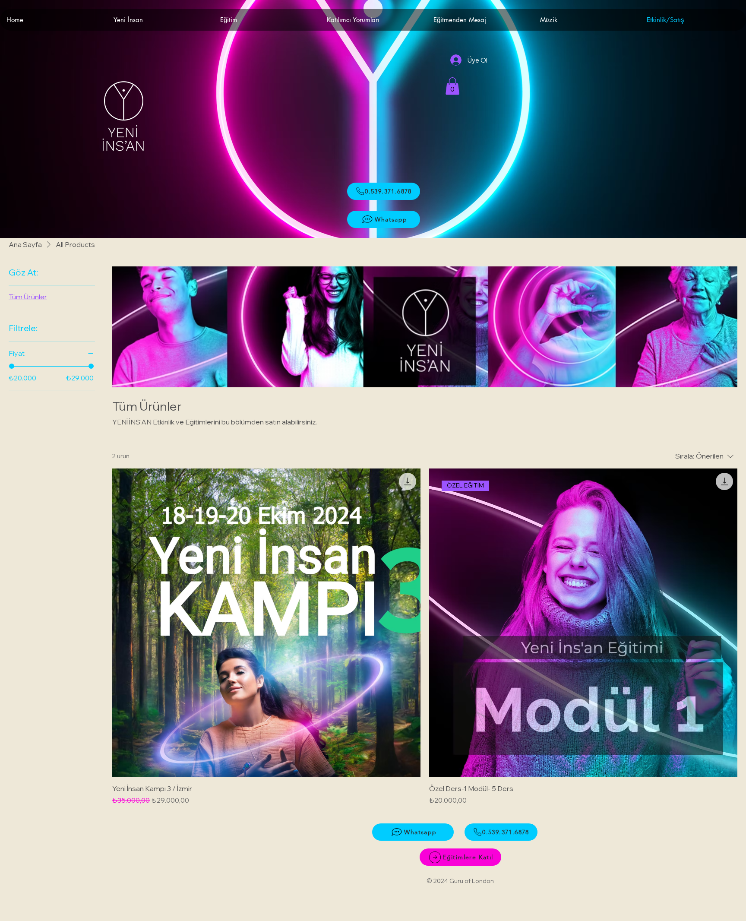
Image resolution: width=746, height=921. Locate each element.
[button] (452, 86)
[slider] (11, 366)
